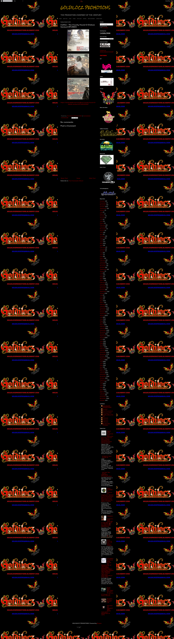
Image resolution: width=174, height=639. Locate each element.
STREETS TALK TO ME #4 (107, 457)
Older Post (92, 178)
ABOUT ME (65, 18)
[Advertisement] (78, 166)
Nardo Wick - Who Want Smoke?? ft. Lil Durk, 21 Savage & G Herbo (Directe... (107, 591)
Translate (105, 27)
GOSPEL (84, 18)
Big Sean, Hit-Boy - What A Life (109, 600)
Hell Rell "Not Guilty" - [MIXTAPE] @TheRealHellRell (106, 474)
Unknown (105, 418)
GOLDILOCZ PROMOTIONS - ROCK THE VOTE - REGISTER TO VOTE (107, 610)
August (102, 210)
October (102, 201)
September (103, 208)
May (101, 243)
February (102, 225)
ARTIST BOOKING (91, 18)
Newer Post (64, 178)
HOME (60, 18)
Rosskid (105, 409)
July (101, 212)
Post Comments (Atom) (76, 180)
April (101, 234)
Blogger (99, 623)
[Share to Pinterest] (77, 118)
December (103, 203)
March (102, 214)
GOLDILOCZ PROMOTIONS (85, 7)
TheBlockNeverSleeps (108, 415)
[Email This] (72, 118)
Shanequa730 (107, 413)
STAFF (70, 18)
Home (78, 178)
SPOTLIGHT (79, 18)
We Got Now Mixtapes (106, 424)
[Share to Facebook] (76, 118)
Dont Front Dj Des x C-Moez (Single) (109, 542)
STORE (74, 18)
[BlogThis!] (73, 118)
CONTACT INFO (99, 18)
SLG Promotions (108, 411)
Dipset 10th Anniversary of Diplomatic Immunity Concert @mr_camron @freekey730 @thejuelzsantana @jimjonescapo (107, 437)
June (101, 221)
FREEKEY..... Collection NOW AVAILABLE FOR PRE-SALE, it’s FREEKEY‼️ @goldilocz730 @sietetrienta (107, 521)
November (103, 204)
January (102, 227)
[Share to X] (74, 118)
